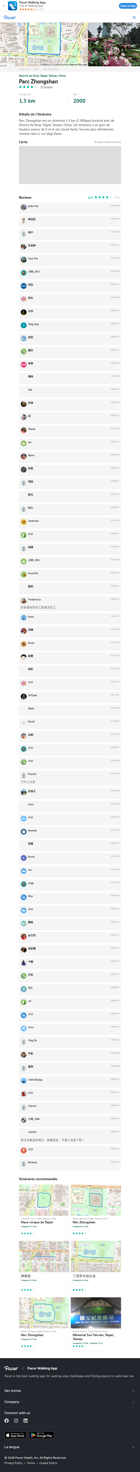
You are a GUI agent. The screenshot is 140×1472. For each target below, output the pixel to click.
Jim (30, 389)
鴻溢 (30, 481)
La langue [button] (12, 1447)
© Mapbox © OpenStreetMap (107, 142)
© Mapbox (45, 64)
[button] (3, 6)
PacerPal (33, 573)
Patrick (32, 774)
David (31, 721)
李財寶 (32, 948)
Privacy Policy (13, 1463)
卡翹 (30, 961)
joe (29, 442)
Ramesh (32, 830)
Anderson (33, 521)
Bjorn (31, 455)
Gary (31, 804)
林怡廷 (32, 219)
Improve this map (78, 64)
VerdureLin (34, 599)
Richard (32, 1162)
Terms (31, 1463)
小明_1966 (34, 1119)
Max (30, 896)
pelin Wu (33, 206)
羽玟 (30, 284)
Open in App (128, 5)
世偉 (30, 402)
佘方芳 (32, 935)
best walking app (34, 1376)
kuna (31, 616)
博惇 (30, 376)
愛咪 (30, 922)
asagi (31, 883)
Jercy (31, 1027)
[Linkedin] (25, 1421)
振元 (30, 494)
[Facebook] (6, 1421)
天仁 (30, 988)
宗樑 (30, 629)
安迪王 (32, 791)
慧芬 (30, 350)
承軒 (30, 669)
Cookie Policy (48, 1463)
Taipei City (24, 69)
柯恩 (30, 468)
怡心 (30, 507)
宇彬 (30, 1053)
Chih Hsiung (35, 1079)
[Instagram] (16, 1421)
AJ (29, 1001)
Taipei (36, 69)
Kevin (31, 856)
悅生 (30, 298)
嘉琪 (30, 1066)
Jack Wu (33, 258)
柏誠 (30, 547)
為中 (30, 232)
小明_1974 (34, 271)
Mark (31, 708)
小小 (30, 534)
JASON (32, 1132)
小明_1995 (34, 560)
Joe (30, 870)
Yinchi (31, 429)
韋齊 (30, 363)
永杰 (30, 311)
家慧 (30, 656)
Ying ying (33, 324)
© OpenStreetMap (60, 64)
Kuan (31, 643)
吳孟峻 (32, 245)
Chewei (32, 1106)
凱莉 (30, 586)
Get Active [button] (12, 1391)
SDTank (32, 695)
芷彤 (30, 974)
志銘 (30, 734)
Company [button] (11, 1402)
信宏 (30, 337)
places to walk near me (117, 1376)
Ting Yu (32, 1040)
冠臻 (30, 843)
